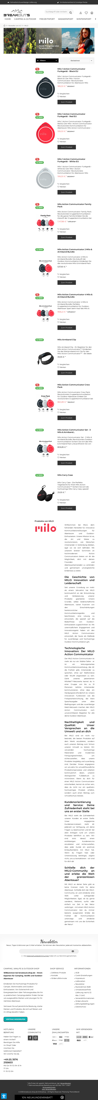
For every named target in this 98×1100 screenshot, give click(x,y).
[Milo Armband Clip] (45, 359)
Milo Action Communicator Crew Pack (73, 386)
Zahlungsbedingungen (84, 1004)
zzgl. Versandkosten (49, 1089)
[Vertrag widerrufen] (24, 1019)
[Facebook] (30, 1038)
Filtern (42, 60)
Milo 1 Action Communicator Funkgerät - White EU (71, 160)
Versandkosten (65, 1083)
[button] (4, 1096)
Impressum (80, 978)
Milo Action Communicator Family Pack (74, 205)
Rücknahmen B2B (83, 987)
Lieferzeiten (80, 981)
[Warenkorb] (91, 12)
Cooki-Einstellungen (83, 975)
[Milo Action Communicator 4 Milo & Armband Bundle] (45, 313)
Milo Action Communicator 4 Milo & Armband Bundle (74, 295)
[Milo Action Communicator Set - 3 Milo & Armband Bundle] (45, 449)
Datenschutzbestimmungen (38, 956)
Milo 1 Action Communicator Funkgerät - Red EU (71, 115)
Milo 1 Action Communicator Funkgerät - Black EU (71, 70)
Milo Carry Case (65, 475)
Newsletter (79, 984)
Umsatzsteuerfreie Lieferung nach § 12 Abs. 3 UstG (83, 992)
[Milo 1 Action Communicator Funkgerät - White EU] (45, 178)
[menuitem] (91, 12)
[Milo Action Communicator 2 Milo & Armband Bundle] (45, 268)
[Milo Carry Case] (45, 494)
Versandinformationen (84, 998)
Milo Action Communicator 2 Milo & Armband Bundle (74, 250)
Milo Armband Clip (66, 340)
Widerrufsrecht (81, 1001)
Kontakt (54, 975)
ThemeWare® (74, 1092)
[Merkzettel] (86, 12)
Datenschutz (80, 1007)
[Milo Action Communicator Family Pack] (45, 223)
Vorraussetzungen (49, 1087)
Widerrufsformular (59, 978)
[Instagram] (35, 1038)
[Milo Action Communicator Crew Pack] (45, 404)
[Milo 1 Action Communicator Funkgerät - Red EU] (45, 133)
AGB (77, 973)
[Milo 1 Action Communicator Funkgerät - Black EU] (45, 88)
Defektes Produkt (58, 973)
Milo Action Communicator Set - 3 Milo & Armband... (74, 431)
